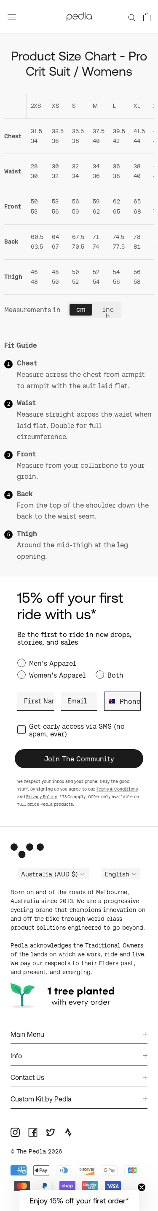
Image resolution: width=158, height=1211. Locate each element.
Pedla (19, 945)
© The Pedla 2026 (36, 1151)
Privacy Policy (41, 796)
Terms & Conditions (117, 789)
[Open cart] (146, 17)
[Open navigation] (12, 16)
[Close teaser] (141, 1187)
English (117, 874)
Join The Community (79, 759)
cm (81, 309)
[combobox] (109, 701)
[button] (79, 1200)
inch (108, 311)
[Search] (132, 16)
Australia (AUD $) (49, 874)
